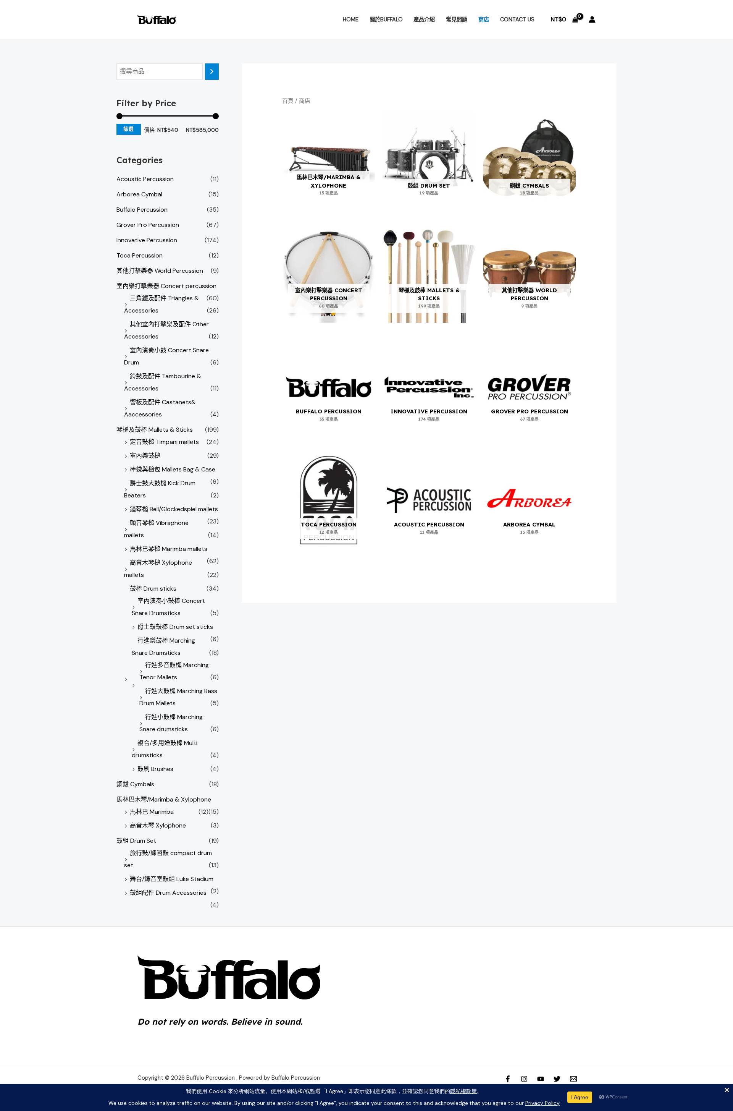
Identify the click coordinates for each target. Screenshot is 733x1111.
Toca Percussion (139, 255)
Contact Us (517, 19)
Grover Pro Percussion (147, 225)
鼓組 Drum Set (136, 841)
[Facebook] (507, 1078)
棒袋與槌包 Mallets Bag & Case (172, 469)
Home (350, 19)
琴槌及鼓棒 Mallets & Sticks (154, 430)
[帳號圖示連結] (592, 19)
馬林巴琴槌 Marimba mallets (168, 549)
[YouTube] (540, 1078)
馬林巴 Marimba (152, 812)
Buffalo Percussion (142, 210)
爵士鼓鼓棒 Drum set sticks (175, 627)
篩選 (128, 129)
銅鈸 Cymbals (135, 784)
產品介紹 (424, 19)
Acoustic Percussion (145, 179)
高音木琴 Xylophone (158, 825)
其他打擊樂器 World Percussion (159, 271)
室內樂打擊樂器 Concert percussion (166, 286)
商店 (483, 19)
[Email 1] (573, 1078)
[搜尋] (212, 71)
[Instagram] (524, 1078)
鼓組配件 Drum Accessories (168, 893)
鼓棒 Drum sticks (153, 589)
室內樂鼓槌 (145, 456)
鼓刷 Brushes (155, 769)
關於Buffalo (386, 19)
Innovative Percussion (146, 240)
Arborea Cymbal (139, 194)
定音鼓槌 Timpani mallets (164, 442)
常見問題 (456, 19)
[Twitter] (557, 1078)
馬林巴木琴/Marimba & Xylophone (163, 799)
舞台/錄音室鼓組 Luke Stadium (171, 879)
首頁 (288, 101)
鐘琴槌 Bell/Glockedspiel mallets (174, 509)
